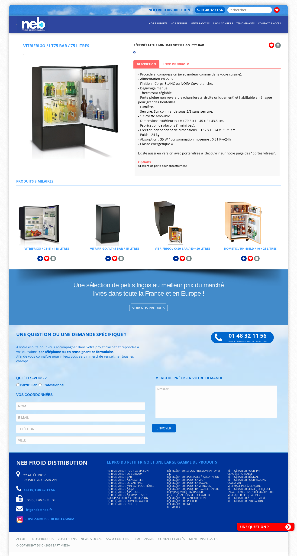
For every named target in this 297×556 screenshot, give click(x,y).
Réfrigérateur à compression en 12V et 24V (193, 472)
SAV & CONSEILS (223, 23)
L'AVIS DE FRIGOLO (176, 64)
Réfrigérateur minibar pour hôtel (130, 485)
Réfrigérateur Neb (179, 504)
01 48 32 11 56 (212, 10)
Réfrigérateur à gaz (120, 489)
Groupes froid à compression (127, 498)
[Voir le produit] (46, 223)
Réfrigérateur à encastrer (125, 479)
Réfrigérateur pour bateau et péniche (193, 489)
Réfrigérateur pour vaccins (246, 479)
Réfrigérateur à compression (127, 495)
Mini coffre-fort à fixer (243, 495)
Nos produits (43, 539)
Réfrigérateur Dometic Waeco (127, 501)
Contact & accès (269, 23)
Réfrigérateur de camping (124, 482)
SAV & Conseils (117, 539)
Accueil (22, 539)
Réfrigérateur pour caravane (187, 482)
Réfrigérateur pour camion (186, 479)
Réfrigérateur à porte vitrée (247, 498)
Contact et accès (171, 539)
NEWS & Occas (200, 23)
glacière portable (239, 473)
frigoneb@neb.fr (39, 509)
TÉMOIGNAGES (245, 23)
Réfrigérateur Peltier (182, 501)
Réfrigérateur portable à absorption (193, 476)
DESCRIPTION (146, 64)
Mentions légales (203, 539)
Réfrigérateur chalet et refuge (249, 489)
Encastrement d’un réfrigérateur (250, 492)
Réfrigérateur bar (119, 476)
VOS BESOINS (179, 23)
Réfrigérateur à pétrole (123, 492)
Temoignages (143, 539)
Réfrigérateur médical (242, 476)
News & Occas (91, 539)
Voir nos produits (148, 308)
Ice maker (173, 507)
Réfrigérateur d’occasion (245, 501)
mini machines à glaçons (244, 485)
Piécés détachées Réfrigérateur (188, 495)
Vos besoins (67, 539)
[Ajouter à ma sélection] (271, 45)
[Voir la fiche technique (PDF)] (278, 45)
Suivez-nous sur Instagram (49, 519)
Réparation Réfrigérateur (185, 492)
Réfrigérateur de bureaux (124, 473)
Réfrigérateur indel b (121, 504)
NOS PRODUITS (157, 23)
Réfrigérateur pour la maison (127, 470)
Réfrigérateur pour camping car (189, 485)
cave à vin (234, 482)
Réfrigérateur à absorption (186, 498)
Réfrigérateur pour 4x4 (243, 470)
